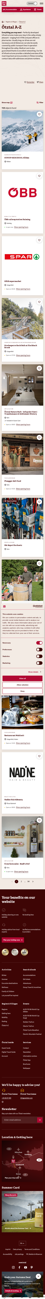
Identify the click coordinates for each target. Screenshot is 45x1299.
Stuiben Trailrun (28, 1022)
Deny (22, 691)
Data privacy (17, 1249)
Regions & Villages (11, 22)
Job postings (19, 1254)
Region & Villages (9, 1004)
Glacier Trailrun (28, 1026)
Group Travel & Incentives (32, 987)
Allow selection (22, 685)
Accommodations (29, 975)
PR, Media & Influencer (34, 1254)
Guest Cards (6, 1048)
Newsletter (27, 1052)
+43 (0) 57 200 (6, 1098)
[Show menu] (41, 3)
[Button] (39, 1120)
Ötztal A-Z (22, 22)
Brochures (26, 1064)
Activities (6, 970)
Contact (26, 1048)
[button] (22, 1243)
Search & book (29, 970)
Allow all (22, 678)
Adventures (27, 983)
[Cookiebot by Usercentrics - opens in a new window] (32, 606)
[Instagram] (13, 1267)
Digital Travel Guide (9, 1052)
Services (27, 1042)
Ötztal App (26, 1060)
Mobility (5, 1017)
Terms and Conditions (32, 1249)
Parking (4, 1021)
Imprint (7, 1249)
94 (28, 881)
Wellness (5, 987)
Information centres (30, 1056)
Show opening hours (21, 227)
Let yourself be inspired (10, 995)
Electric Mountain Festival (32, 1034)
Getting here (6, 1013)
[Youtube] (26, 1267)
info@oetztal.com (26, 1098)
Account (5, 1056)
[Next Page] (33, 881)
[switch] (39, 649)
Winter (4, 975)
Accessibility (7, 1254)
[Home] (2, 22)
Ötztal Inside (8, 1042)
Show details (33, 672)
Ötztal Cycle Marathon (31, 1030)
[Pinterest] (32, 1267)
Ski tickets (26, 979)
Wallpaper (26, 1068)
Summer (5, 979)
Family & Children (8, 991)
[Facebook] (19, 1267)
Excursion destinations (10, 983)
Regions (4, 1009)
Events (26, 1004)
